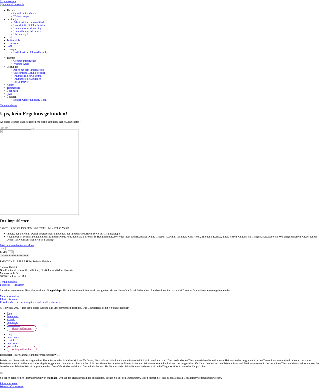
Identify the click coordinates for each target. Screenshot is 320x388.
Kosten (10, 37)
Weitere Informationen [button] (12, 386)
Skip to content (8, 1)
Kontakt (11, 319)
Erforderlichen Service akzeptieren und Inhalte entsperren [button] (30, 302)
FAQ (9, 46)
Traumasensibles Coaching (27, 28)
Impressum (12, 322)
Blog (9, 313)
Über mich (12, 43)
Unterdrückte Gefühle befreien (29, 25)
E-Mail (4, 251)
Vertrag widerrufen (22, 328)
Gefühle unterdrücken (24, 13)
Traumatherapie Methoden (27, 31)
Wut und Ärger (21, 16)
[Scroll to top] (1, 373)
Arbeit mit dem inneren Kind (28, 22)
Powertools (12, 316)
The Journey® (20, 34)
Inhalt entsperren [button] (9, 299)
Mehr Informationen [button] (10, 296)
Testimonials (13, 40)
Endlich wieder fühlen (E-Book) (30, 52)
